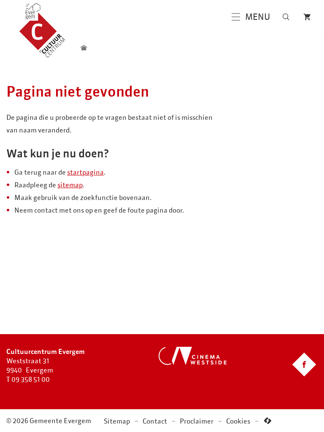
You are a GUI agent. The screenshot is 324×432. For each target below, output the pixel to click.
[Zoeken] (286, 16)
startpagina (85, 172)
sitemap (70, 185)
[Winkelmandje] (307, 16)
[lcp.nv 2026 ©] (268, 421)
